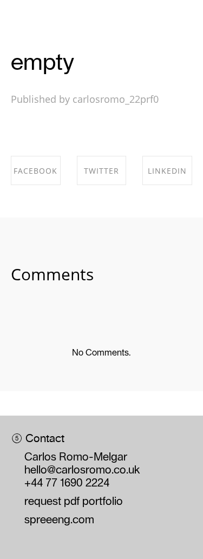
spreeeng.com (59, 520)
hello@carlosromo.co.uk (82, 470)
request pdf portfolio (73, 501)
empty (42, 61)
